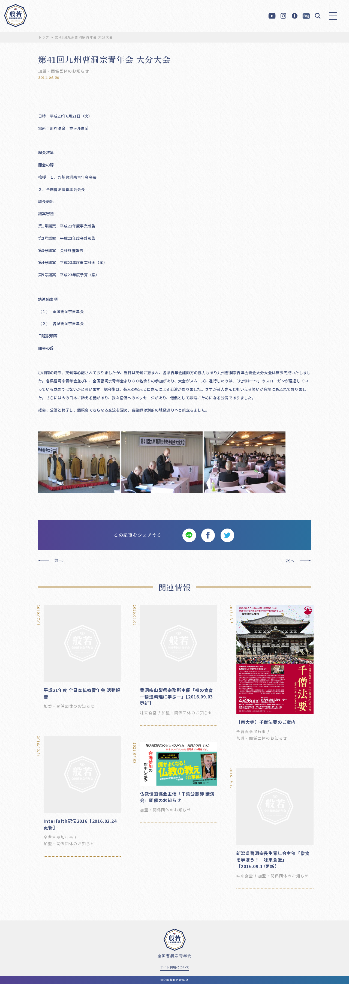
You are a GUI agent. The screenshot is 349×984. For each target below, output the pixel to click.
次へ (290, 560)
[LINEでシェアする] (189, 535)
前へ (59, 560)
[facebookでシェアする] (208, 535)
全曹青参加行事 (251, 731)
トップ (43, 37)
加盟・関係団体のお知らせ (63, 71)
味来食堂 (148, 712)
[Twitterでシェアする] (227, 535)
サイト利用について (174, 967)
